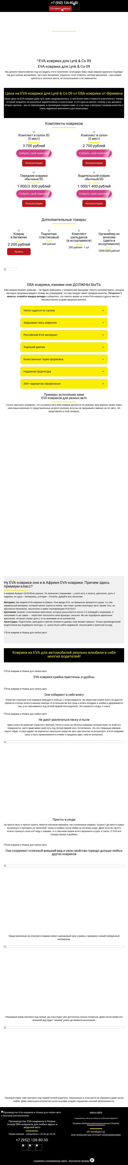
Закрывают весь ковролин (40, 322)
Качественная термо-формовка (43, 359)
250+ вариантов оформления (42, 383)
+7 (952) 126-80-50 (64, 3)
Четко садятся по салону (39, 310)
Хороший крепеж (34, 347)
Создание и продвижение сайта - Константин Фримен (62, 1161)
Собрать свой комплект (34, 153)
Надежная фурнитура (37, 371)
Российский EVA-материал (40, 334)
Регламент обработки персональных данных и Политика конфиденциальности (96, 1124)
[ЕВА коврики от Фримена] (16, 6)
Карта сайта (96, 1112)
